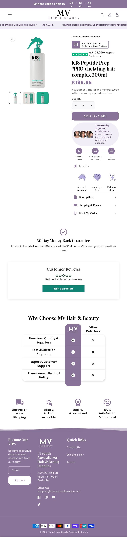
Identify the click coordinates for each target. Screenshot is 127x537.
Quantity (76, 98)
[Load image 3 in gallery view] (43, 98)
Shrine (84, 532)
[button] (102, 14)
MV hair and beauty (58, 532)
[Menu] (10, 14)
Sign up (19, 480)
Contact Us (73, 447)
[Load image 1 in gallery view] (15, 98)
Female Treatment (91, 36)
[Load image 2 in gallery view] (29, 98)
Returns (71, 462)
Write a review (63, 289)
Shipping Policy (75, 454)
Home (75, 36)
